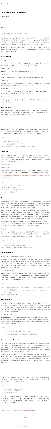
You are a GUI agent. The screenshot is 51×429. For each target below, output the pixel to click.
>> (29, 417)
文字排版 (34, 71)
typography (8, 192)
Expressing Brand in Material (30, 410)
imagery (16, 294)
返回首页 (25, 417)
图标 (31, 65)
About (6, 4)
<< (21, 417)
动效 (42, 77)
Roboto (2, 155)
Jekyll (34, 426)
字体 (6, 102)
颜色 (37, 65)
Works (10, 4)
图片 (29, 85)
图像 (34, 65)
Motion (16, 392)
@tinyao (26, 426)
